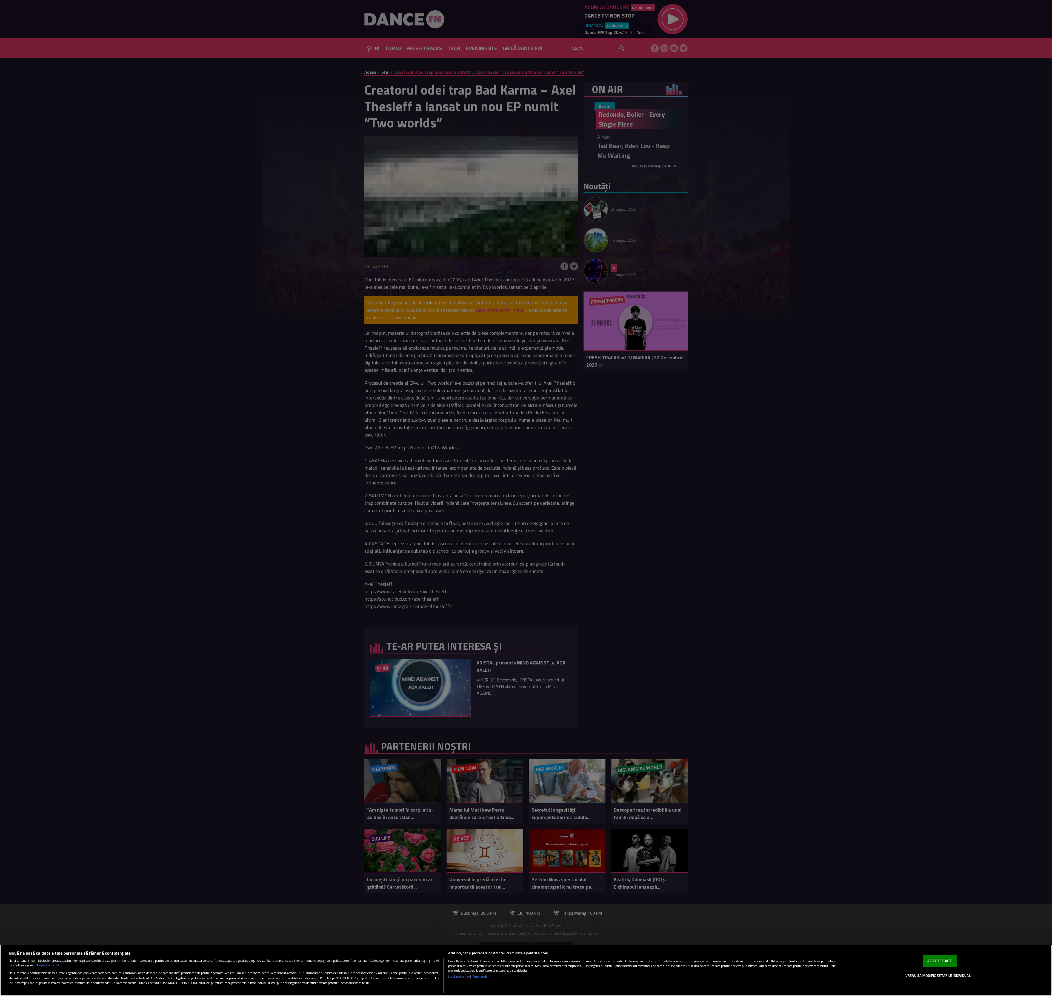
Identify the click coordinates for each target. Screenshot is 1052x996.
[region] (526, 970)
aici (315, 978)
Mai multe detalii (47, 965)
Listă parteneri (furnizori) (467, 976)
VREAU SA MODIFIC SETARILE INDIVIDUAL (938, 975)
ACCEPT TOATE (940, 960)
